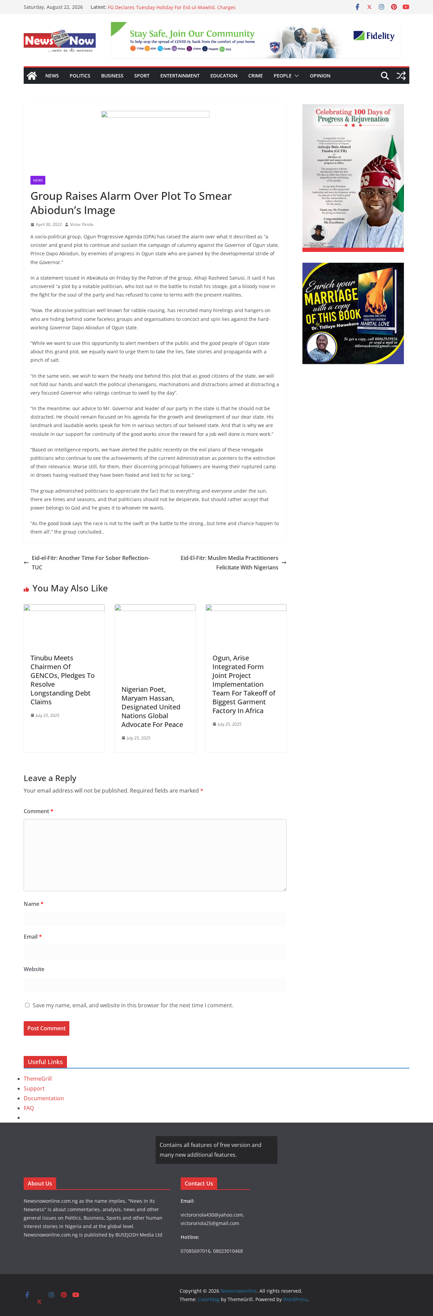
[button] (295, 75)
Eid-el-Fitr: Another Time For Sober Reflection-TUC (91, 562)
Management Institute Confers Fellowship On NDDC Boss (172, 7)
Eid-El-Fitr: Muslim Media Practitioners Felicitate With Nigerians (229, 562)
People (283, 75)
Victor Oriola (81, 224)
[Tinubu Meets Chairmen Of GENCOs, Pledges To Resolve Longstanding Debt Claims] (64, 609)
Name (34, 904)
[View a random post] (401, 76)
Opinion (320, 75)
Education (223, 75)
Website (34, 969)
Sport (142, 75)
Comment (38, 811)
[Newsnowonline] (32, 76)
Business (112, 75)
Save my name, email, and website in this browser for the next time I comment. (133, 1005)
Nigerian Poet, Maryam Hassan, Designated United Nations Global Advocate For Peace (152, 707)
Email (33, 936)
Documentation (44, 1098)
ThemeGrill (38, 1078)
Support (34, 1088)
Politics (80, 75)
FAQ (29, 1108)
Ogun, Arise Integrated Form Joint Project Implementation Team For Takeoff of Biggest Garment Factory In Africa (243, 684)
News (52, 75)
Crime (255, 75)
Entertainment (180, 75)
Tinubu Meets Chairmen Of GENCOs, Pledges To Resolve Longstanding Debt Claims (62, 679)
